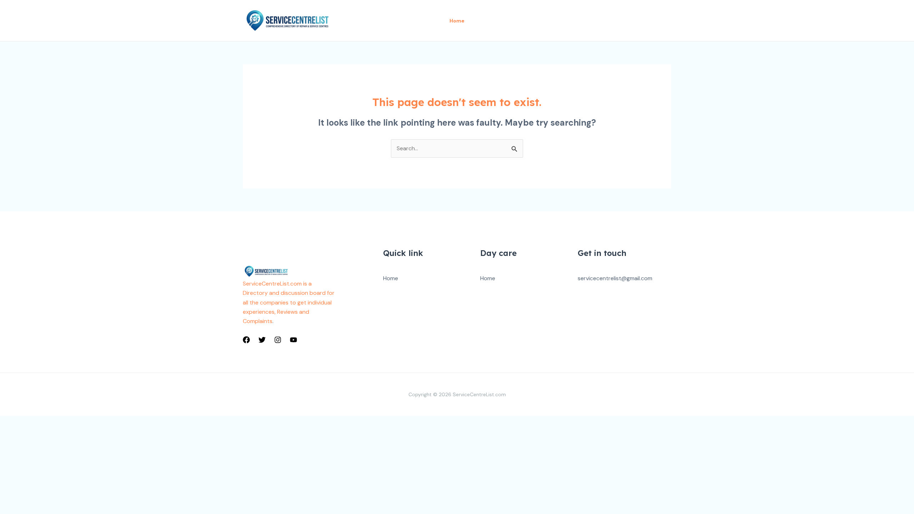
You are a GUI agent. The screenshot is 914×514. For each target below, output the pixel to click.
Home (390, 278)
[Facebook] (246, 339)
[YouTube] (293, 339)
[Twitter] (262, 339)
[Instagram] (277, 339)
